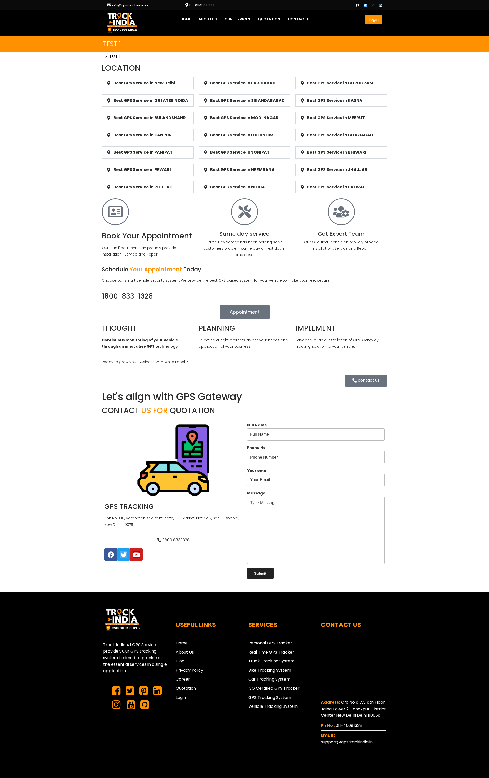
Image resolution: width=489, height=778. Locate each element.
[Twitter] (367, 5)
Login (375, 18)
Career (183, 679)
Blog (180, 661)
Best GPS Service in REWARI (142, 170)
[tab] (147, 83)
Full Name (257, 425)
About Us (208, 19)
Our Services (237, 19)
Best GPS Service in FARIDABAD (243, 83)
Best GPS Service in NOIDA (237, 187)
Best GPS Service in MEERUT (336, 118)
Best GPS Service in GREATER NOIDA (150, 100)
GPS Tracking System (269, 697)
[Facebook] (359, 5)
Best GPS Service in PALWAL (336, 187)
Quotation (269, 19)
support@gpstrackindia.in (347, 742)
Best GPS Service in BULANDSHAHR (149, 118)
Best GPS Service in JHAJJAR (337, 170)
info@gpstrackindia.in (130, 5)
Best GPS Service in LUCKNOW (241, 135)
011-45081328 (349, 725)
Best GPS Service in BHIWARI (336, 152)
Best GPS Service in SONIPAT (240, 152)
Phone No (256, 447)
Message (256, 493)
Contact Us (300, 19)
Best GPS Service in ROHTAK (142, 187)
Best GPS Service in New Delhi (144, 83)
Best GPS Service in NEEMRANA (242, 170)
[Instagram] (382, 5)
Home (185, 19)
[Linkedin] (375, 5)
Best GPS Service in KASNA (334, 100)
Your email (258, 470)
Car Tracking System (269, 679)
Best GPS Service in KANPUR (142, 135)
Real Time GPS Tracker (271, 652)
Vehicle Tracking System (273, 706)
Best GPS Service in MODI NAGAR (244, 118)
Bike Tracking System (269, 670)
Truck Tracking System (271, 661)
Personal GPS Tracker (270, 643)
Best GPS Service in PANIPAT (143, 152)
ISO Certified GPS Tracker (274, 688)
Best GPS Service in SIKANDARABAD (247, 100)
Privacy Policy (189, 670)
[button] (245, 312)
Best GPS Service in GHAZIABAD (340, 135)
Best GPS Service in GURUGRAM (340, 83)
